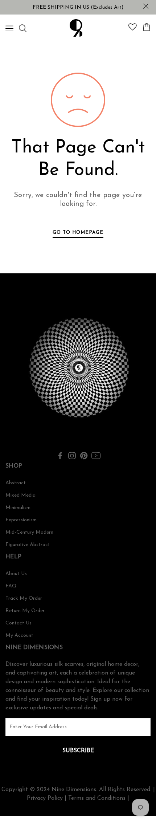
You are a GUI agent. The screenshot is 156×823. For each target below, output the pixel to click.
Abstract (15, 483)
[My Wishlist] (132, 29)
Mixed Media (20, 495)
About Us (16, 573)
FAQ (11, 586)
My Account (19, 635)
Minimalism (17, 507)
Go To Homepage (78, 232)
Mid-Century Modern (29, 532)
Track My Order (23, 598)
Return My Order (25, 611)
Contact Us (18, 623)
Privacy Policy (45, 798)
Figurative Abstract (27, 544)
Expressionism (21, 520)
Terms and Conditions (97, 798)
